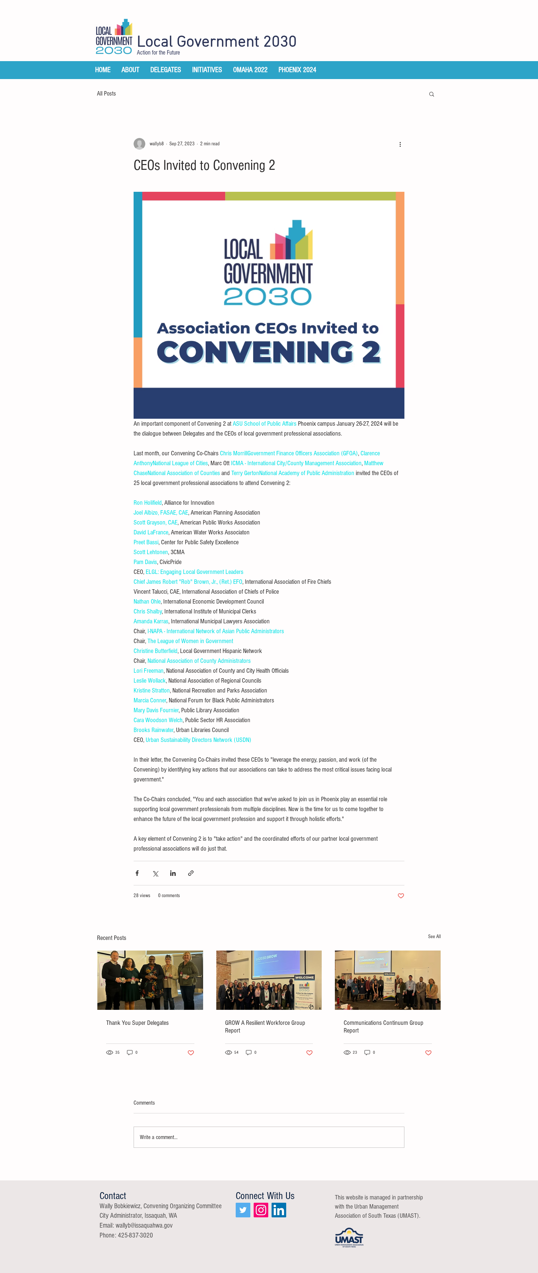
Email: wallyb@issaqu (125, 1225)
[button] (431, 94)
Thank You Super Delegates (137, 1023)
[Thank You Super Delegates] (150, 980)
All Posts (106, 93)
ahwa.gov (161, 1225)
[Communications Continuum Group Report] (388, 980)
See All (434, 937)
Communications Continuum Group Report (383, 1026)
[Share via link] (190, 873)
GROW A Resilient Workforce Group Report (265, 1026)
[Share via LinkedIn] (172, 873)
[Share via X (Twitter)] (155, 873)
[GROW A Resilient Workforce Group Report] (269, 980)
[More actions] (400, 143)
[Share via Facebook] (137, 873)
